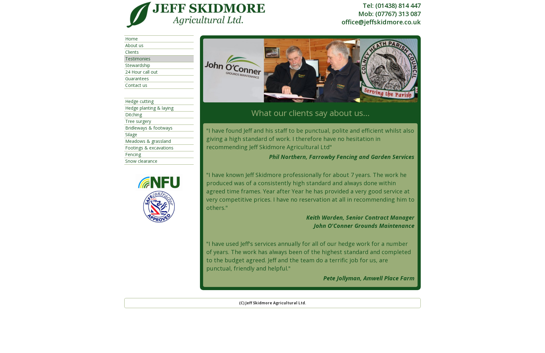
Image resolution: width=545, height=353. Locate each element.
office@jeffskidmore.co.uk (381, 22)
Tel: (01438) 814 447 (392, 6)
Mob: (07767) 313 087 (389, 14)
